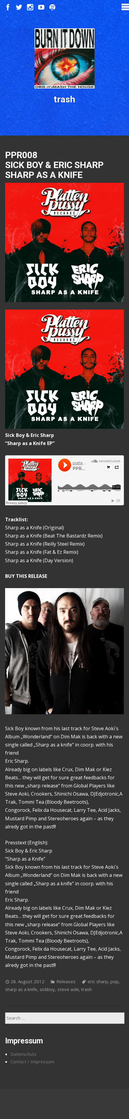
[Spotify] (52, 7)
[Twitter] (19, 7)
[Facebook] (8, 7)
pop (114, 981)
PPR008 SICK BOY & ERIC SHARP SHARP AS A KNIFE (54, 165)
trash (86, 989)
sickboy (47, 989)
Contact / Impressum (32, 1061)
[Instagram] (30, 7)
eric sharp (98, 981)
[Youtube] (41, 7)
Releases (66, 981)
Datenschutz (23, 1054)
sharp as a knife (21, 989)
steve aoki (68, 989)
